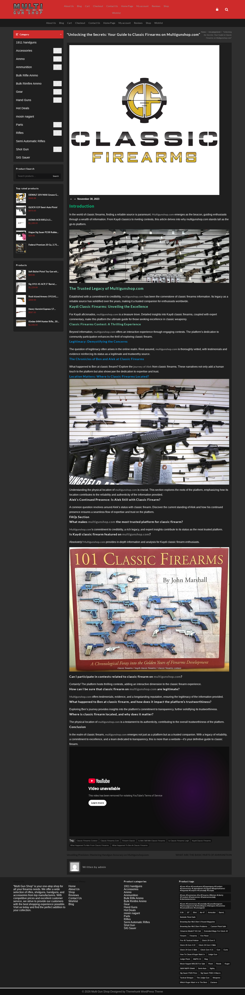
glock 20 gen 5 (208, 940)
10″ (188, 912)
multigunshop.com (101, 522)
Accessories (24, 50)
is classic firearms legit (178, 841)
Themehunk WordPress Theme (144, 991)
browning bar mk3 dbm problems (193, 926)
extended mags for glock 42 (216, 931)
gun (218, 950)
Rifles (20, 133)
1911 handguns (26, 42)
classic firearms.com (110, 841)
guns (226, 950)
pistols (218, 964)
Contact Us (75, 898)
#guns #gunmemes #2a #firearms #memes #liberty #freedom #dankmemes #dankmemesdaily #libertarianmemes (201, 897)
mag (206, 959)
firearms (193, 936)
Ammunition (24, 67)
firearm (183, 936)
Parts (19, 124)
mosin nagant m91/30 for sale (192, 964)
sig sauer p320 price (188, 973)
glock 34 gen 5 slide (188, 950)
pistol (210, 964)
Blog (71, 904)
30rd (194, 912)
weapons (216, 978)
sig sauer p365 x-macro (210, 973)
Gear (19, 91)
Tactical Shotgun (186, 978)
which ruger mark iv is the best (193, 982)
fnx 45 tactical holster (189, 940)
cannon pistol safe (218, 926)
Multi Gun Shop (100, 991)
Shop (71, 892)
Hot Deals (22, 108)
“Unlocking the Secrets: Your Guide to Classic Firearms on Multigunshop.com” (133, 34)
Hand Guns (23, 100)
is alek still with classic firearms (151, 841)
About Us (74, 889)
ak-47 (202, 912)
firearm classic (128, 841)
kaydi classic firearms (201, 841)
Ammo (20, 59)
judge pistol (185, 959)
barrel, (221, 912)
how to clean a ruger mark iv (192, 954)
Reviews (73, 895)
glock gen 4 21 (206, 950)
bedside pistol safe (188, 917)
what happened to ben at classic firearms (130, 845)
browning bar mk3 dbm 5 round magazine (197, 922)
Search (56, 176)
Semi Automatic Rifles (30, 141)
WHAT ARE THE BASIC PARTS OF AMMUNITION (204, 854)
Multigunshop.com (80, 529)
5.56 (182, 912)
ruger (227, 964)
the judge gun (203, 978)
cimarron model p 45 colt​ (190, 931)
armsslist (212, 912)
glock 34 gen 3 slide (207, 945)
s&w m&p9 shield (187, 968)
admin (102, 866)
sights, (212, 968)
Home (72, 886)
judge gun (212, 954)
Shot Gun (22, 149)
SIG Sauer (23, 157)
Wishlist (73, 901)
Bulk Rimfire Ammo (29, 83)
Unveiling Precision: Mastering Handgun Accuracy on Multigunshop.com (108, 854)
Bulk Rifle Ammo (27, 75)
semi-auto (202, 968)
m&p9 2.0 (197, 959)
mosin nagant (25, 116)
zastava (213, 982)
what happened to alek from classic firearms (89, 845)
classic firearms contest (87, 841)
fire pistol (204, 936)
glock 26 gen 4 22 (187, 945)
